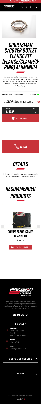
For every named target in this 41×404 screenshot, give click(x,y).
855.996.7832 (14, 342)
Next (38, 1)
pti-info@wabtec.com (18, 349)
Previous (2, 226)
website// (20, 399)
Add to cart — (22, 118)
